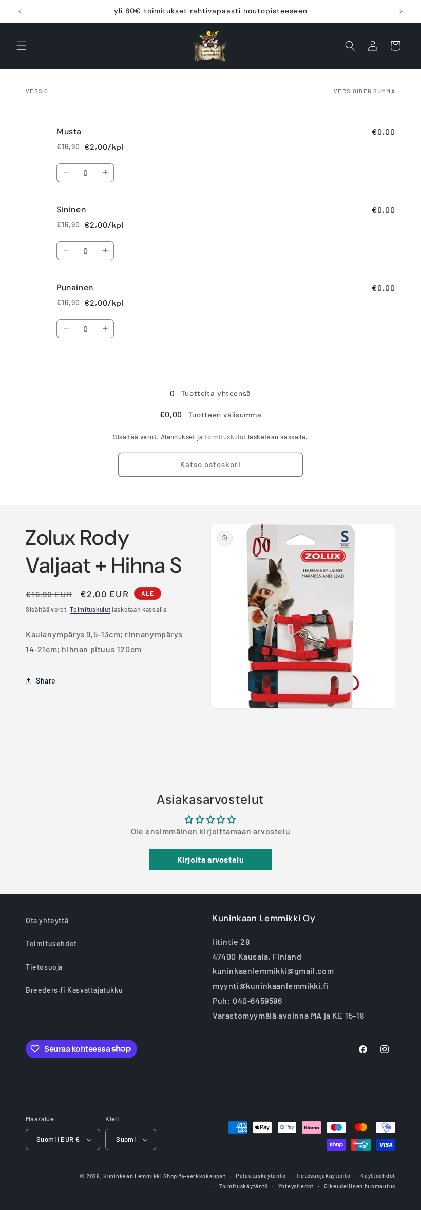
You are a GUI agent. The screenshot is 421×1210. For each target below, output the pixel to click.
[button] (21, 45)
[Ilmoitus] (401, 11)
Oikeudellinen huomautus (359, 1186)
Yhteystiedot (296, 1186)
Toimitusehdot (51, 943)
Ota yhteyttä (47, 920)
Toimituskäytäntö (243, 1186)
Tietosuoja (44, 967)
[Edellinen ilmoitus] (20, 11)
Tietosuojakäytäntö (323, 1175)
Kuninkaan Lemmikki (132, 1176)
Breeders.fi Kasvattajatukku (74, 990)
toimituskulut (225, 437)
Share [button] (46, 680)
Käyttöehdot (377, 1175)
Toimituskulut (90, 609)
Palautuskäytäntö (260, 1175)
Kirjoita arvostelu (210, 859)
